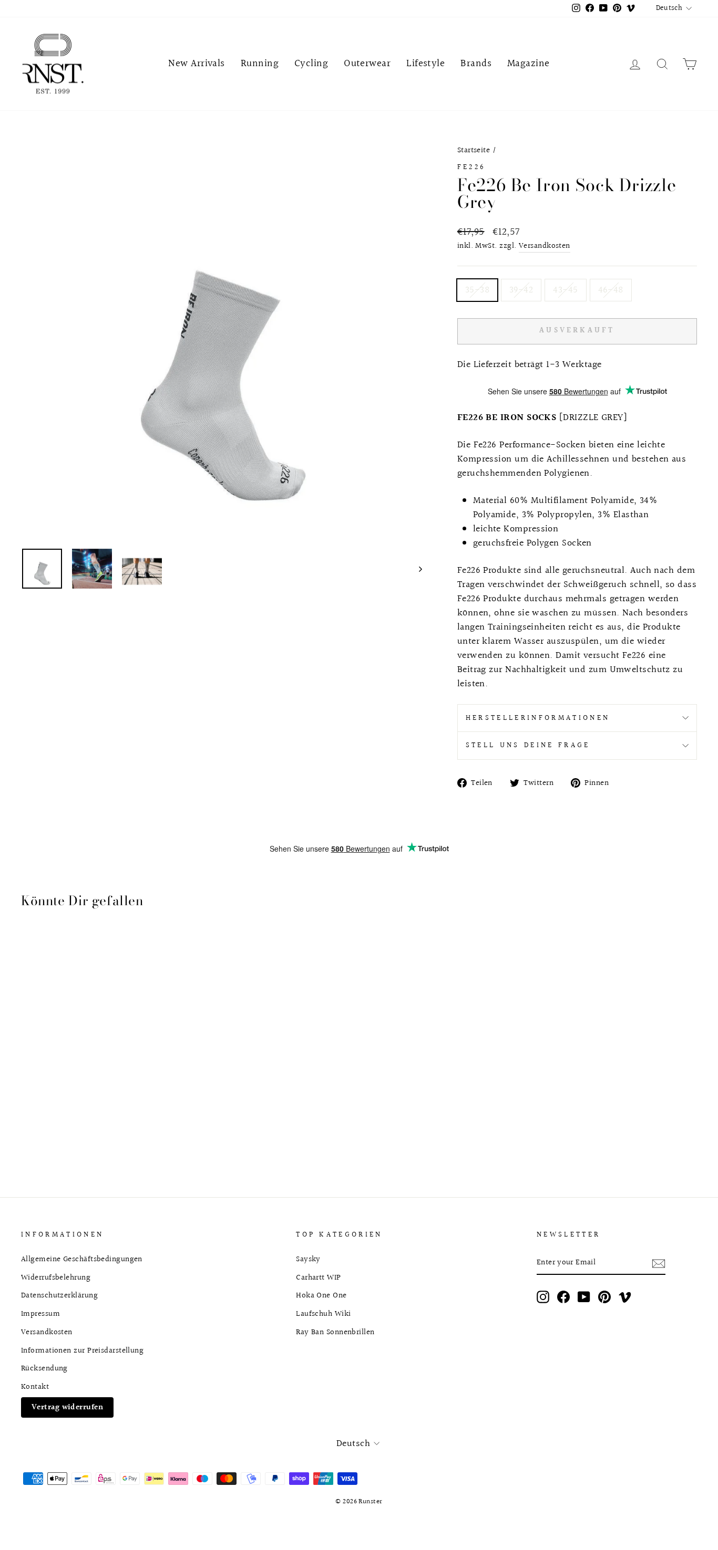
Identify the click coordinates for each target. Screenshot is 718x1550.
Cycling (311, 63)
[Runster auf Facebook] (563, 1297)
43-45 (565, 290)
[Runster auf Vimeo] (625, 1297)
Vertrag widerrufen (67, 1407)
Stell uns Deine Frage (528, 745)
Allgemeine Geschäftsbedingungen (81, 1259)
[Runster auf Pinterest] (604, 1297)
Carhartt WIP (318, 1277)
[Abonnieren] (658, 1263)
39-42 (521, 290)
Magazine (528, 63)
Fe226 (471, 167)
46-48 (610, 290)
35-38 (477, 290)
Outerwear (367, 63)
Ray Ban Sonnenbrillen (335, 1332)
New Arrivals (196, 63)
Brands (475, 63)
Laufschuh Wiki (323, 1313)
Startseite (473, 150)
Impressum (40, 1313)
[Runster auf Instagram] (543, 1297)
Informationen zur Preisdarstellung (82, 1350)
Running (260, 63)
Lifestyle (425, 63)
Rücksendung (44, 1368)
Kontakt (35, 1386)
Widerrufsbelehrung (55, 1277)
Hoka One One (321, 1295)
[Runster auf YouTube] (584, 1297)
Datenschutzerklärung (59, 1295)
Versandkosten (544, 246)
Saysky (308, 1259)
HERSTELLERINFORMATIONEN (538, 718)
